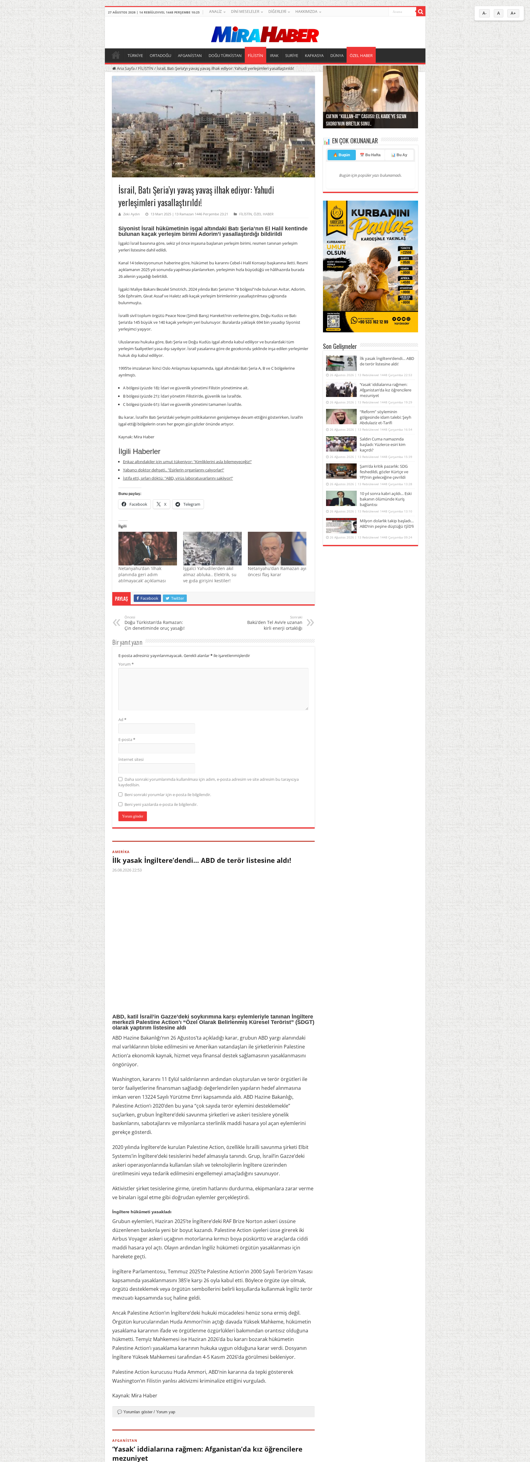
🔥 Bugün (341, 155)
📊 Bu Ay (399, 155)
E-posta (126, 739)
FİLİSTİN (255, 55)
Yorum (126, 664)
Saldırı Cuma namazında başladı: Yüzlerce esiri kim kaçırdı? (382, 444)
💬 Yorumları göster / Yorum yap (146, 1412)
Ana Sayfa (125, 68)
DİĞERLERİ (277, 11)
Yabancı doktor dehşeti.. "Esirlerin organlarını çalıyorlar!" (173, 470)
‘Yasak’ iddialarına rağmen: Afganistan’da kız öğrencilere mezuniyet (385, 390)
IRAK (274, 55)
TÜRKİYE (135, 55)
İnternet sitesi (131, 759)
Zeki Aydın (131, 214)
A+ (513, 13)
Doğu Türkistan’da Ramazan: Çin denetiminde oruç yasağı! (155, 623)
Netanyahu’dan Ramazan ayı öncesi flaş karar (277, 571)
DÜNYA (337, 55)
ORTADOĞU (160, 55)
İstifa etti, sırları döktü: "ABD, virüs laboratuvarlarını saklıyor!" (178, 478)
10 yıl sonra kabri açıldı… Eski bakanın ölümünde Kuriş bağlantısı (386, 499)
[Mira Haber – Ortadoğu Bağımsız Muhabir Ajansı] (265, 32)
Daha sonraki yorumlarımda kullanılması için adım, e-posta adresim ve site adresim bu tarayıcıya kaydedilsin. (208, 782)
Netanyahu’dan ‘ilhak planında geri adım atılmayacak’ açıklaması (142, 574)
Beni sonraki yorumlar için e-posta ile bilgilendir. (168, 794)
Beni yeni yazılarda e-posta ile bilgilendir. (161, 804)
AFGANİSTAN (190, 55)
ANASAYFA (116, 54)
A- (484, 13)
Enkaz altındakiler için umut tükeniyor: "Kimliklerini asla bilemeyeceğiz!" (187, 461)
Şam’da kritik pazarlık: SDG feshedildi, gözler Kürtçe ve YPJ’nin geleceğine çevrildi (384, 471)
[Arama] (420, 11)
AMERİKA (121, 851)
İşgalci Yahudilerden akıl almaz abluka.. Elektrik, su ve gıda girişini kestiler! (209, 574)
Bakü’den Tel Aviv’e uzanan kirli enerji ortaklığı (274, 623)
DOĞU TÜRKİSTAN (225, 55)
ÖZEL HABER (361, 55)
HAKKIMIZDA (306, 11)
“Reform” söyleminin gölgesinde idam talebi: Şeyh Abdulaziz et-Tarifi (385, 417)
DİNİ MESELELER (245, 11)
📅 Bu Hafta (370, 155)
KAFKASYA (314, 55)
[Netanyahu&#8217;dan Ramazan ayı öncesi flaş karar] (277, 548)
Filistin (154, 1380)
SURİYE (291, 55)
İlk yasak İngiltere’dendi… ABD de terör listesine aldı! (201, 860)
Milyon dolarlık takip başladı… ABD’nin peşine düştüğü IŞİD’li (387, 523)
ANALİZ (215, 11)
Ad (122, 719)
